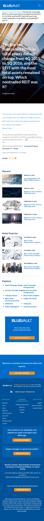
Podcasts (27, 304)
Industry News (11, 296)
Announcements (37, 405)
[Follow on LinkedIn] (12, 392)
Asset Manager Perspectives (29, 286)
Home (4, 12)
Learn (4, 405)
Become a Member (22, 373)
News (4, 408)
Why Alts (5, 403)
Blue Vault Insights (31, 296)
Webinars (9, 304)
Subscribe (5, 416)
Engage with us (22, 453)
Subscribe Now (23, 490)
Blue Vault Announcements (12, 300)
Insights (39, 403)
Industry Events (29, 307)
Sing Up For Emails (22, 338)
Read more (7, 128)
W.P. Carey (18, 152)
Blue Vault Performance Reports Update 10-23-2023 (33, 241)
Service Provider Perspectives (30, 291)
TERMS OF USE (30, 392)
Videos (22, 412)
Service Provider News (14, 290)
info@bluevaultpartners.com (22, 384)
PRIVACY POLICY (20, 392)
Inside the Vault (15, 12)
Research (5, 410)
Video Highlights (12, 307)
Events (4, 418)
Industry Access (7, 413)
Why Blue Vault (6, 421)
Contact (4, 423)
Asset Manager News (13, 285)
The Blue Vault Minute (21, 404)
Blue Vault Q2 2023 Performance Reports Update (33, 254)
